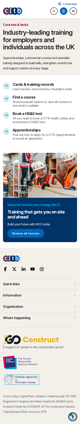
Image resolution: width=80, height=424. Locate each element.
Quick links (40, 284)
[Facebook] (5, 269)
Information (40, 295)
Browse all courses (25, 234)
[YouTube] (32, 269)
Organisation (40, 306)
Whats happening (40, 318)
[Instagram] (41, 269)
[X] (14, 269)
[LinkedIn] (23, 269)
